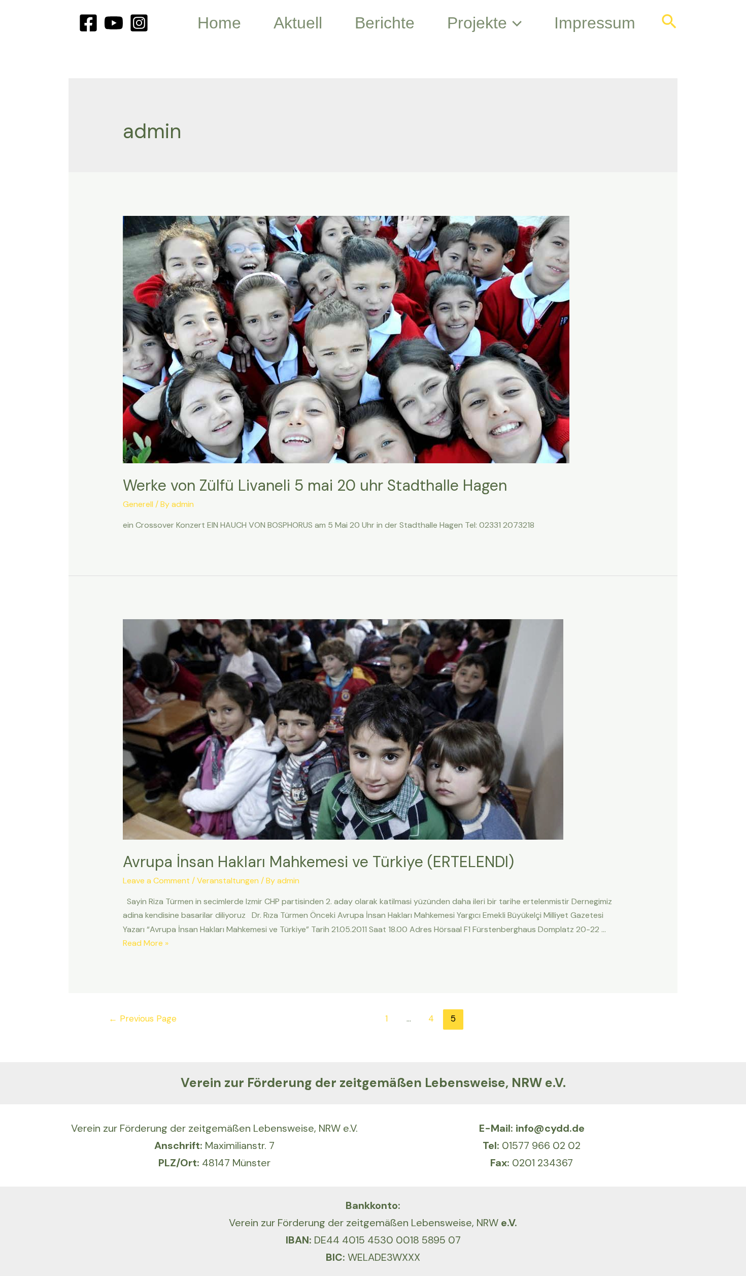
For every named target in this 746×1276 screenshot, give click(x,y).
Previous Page (143, 1018)
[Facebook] (88, 23)
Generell (138, 504)
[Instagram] (139, 23)
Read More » (145, 943)
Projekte (477, 23)
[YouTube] (113, 23)
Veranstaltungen (228, 880)
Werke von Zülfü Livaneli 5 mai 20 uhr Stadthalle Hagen (315, 485)
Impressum (594, 23)
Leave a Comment (156, 880)
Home (219, 23)
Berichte (385, 23)
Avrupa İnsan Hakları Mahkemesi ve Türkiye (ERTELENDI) (318, 862)
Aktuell (298, 23)
